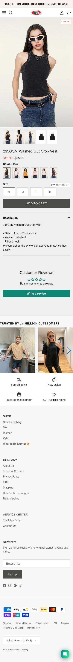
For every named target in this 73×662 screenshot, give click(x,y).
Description (10, 218)
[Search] (12, 13)
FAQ (5, 482)
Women (7, 433)
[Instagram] (9, 585)
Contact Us (9, 526)
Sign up (12, 574)
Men (5, 427)
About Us (8, 465)
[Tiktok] (20, 585)
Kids (5, 438)
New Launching (12, 422)
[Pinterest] (15, 585)
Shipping (8, 487)
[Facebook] (4, 585)
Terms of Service (13, 471)
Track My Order (12, 520)
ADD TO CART (36, 203)
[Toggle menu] (4, 13)
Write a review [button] (36, 293)
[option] (36, 72)
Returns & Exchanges (16, 493)
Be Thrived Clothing (19, 649)
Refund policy (11, 498)
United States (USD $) (19, 640)
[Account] (61, 13)
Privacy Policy (11, 476)
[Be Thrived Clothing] (36, 13)
